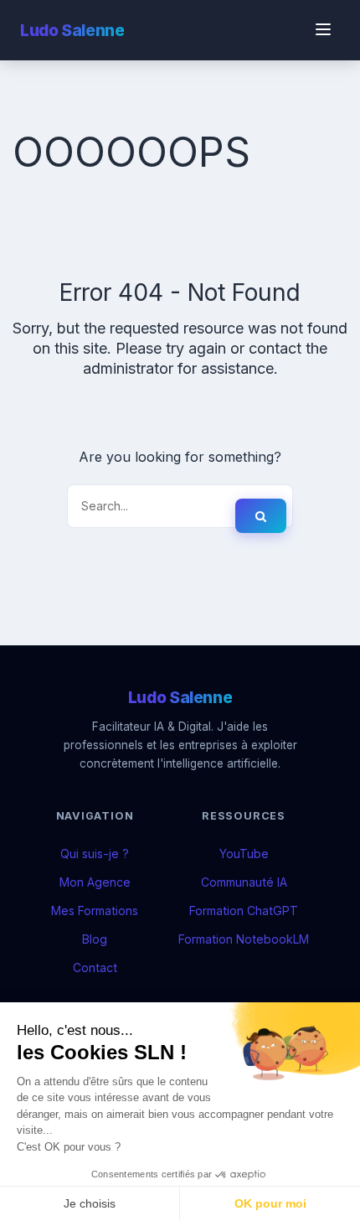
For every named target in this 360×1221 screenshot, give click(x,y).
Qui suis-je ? (94, 853)
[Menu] (323, 31)
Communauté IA (244, 882)
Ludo (72, 30)
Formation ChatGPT (243, 910)
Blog (94, 939)
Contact (95, 967)
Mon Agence (95, 882)
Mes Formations (94, 910)
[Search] (260, 516)
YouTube (244, 853)
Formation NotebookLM (243, 939)
